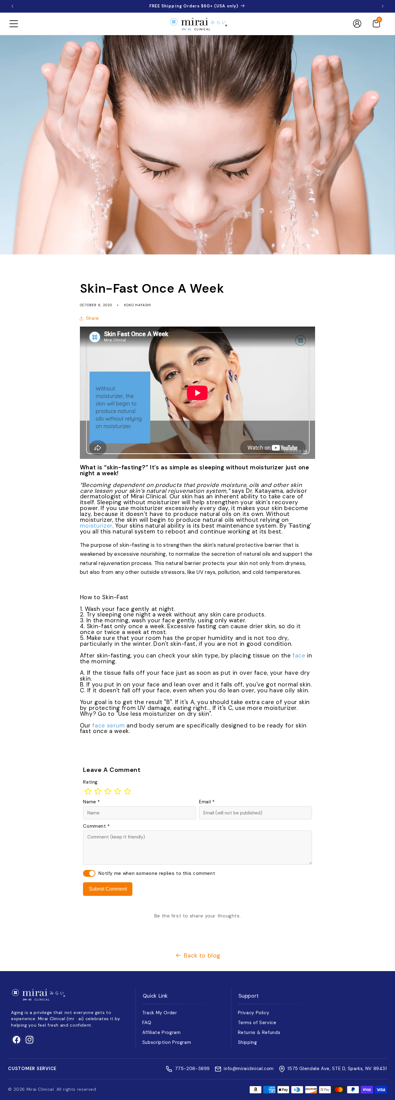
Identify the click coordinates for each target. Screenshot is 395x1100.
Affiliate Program (161, 1032)
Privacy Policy (253, 1013)
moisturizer (96, 525)
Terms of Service (257, 1023)
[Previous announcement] (12, 6)
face (299, 655)
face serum (108, 725)
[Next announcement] (382, 6)
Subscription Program (166, 1042)
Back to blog (202, 955)
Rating (90, 782)
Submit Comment (108, 889)
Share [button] (92, 318)
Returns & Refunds (259, 1032)
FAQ (147, 1023)
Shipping (247, 1042)
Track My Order (159, 1013)
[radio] (88, 791)
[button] (13, 24)
